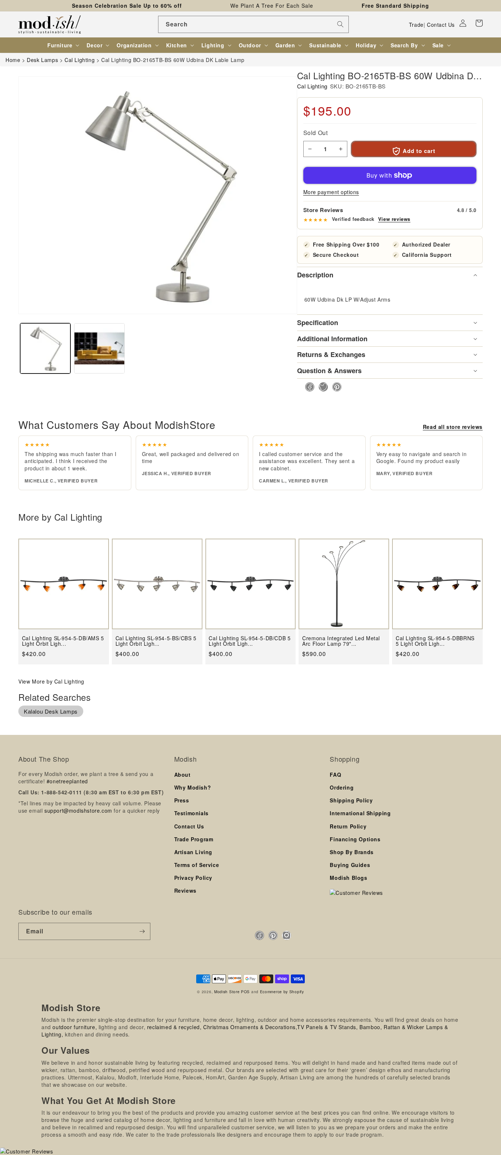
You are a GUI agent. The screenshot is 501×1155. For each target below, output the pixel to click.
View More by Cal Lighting (51, 681)
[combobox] (253, 24)
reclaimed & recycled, (174, 1027)
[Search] (340, 24)
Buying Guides (350, 864)
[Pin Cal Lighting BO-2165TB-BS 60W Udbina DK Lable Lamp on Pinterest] (334, 386)
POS (245, 991)
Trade (416, 24)
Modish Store (226, 991)
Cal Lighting (312, 86)
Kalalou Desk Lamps (51, 711)
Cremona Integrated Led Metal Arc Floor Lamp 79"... (341, 641)
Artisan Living (193, 852)
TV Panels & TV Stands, (327, 1027)
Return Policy (348, 826)
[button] (479, 23)
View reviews (394, 219)
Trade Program (193, 839)
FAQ (335, 774)
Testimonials (191, 813)
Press (181, 800)
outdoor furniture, (74, 1027)
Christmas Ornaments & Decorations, (250, 1027)
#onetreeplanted (67, 781)
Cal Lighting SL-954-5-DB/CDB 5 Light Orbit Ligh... (249, 641)
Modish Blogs (348, 877)
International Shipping (360, 813)
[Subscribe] (142, 931)
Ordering (342, 787)
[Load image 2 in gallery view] (99, 348)
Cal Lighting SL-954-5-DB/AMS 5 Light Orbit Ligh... (63, 641)
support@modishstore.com (78, 810)
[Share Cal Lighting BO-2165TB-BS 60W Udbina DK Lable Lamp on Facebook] (307, 386)
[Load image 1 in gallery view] (45, 348)
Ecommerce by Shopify (282, 991)
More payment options (331, 192)
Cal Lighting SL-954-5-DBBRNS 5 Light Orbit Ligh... (435, 641)
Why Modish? (192, 787)
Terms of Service (196, 864)
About (182, 774)
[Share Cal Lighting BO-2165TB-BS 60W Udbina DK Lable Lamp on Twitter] (321, 386)
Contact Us (441, 24)
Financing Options (355, 839)
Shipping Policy (351, 800)
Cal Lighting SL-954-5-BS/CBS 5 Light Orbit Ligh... (156, 641)
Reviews (185, 890)
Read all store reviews (453, 426)
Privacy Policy (193, 877)
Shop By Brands (351, 852)
